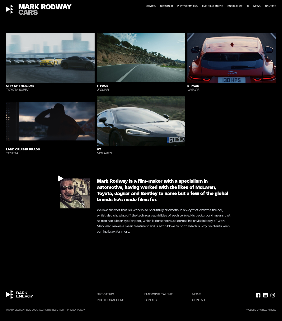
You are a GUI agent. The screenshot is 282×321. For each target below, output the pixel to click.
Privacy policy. (76, 310)
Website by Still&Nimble (261, 310)
